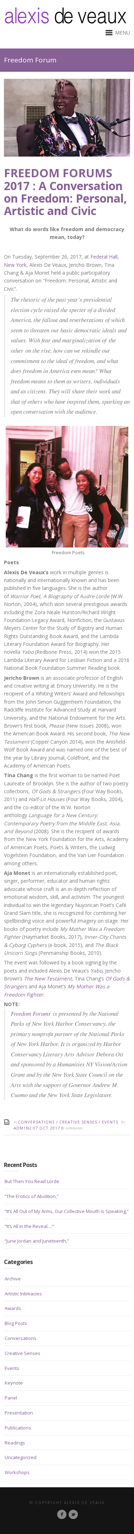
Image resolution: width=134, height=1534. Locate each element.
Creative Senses (78, 1122)
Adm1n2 (23, 1128)
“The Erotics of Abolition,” (32, 1196)
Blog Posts (16, 1323)
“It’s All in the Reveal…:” (29, 1226)
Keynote (14, 1383)
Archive (13, 1278)
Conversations (36, 1122)
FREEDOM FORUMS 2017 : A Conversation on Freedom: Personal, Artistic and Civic (65, 191)
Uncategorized (20, 1457)
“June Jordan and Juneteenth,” (37, 1241)
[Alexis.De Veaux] (61, 1514)
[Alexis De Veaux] (73, 1514)
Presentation (19, 1413)
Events (110, 1122)
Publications (18, 1428)
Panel (11, 1398)
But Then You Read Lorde (32, 1181)
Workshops (17, 1472)
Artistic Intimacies (23, 1293)
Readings (15, 1442)
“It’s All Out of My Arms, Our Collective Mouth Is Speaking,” (67, 1211)
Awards (13, 1308)
